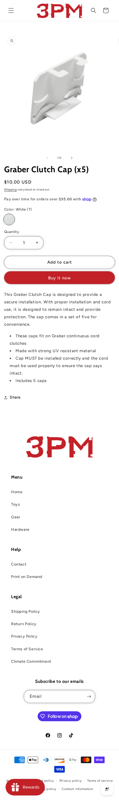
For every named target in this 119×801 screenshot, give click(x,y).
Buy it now (59, 277)
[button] (11, 10)
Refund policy (43, 781)
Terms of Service (27, 649)
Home (16, 492)
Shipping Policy (25, 611)
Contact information (77, 789)
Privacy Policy (24, 636)
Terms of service (100, 781)
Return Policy (24, 624)
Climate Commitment (31, 661)
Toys (15, 504)
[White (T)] (9, 219)
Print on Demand (26, 576)
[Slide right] (72, 158)
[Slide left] (47, 158)
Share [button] (15, 397)
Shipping (10, 189)
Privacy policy (71, 781)
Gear (15, 517)
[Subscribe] (89, 696)
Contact (18, 564)
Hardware (20, 529)
